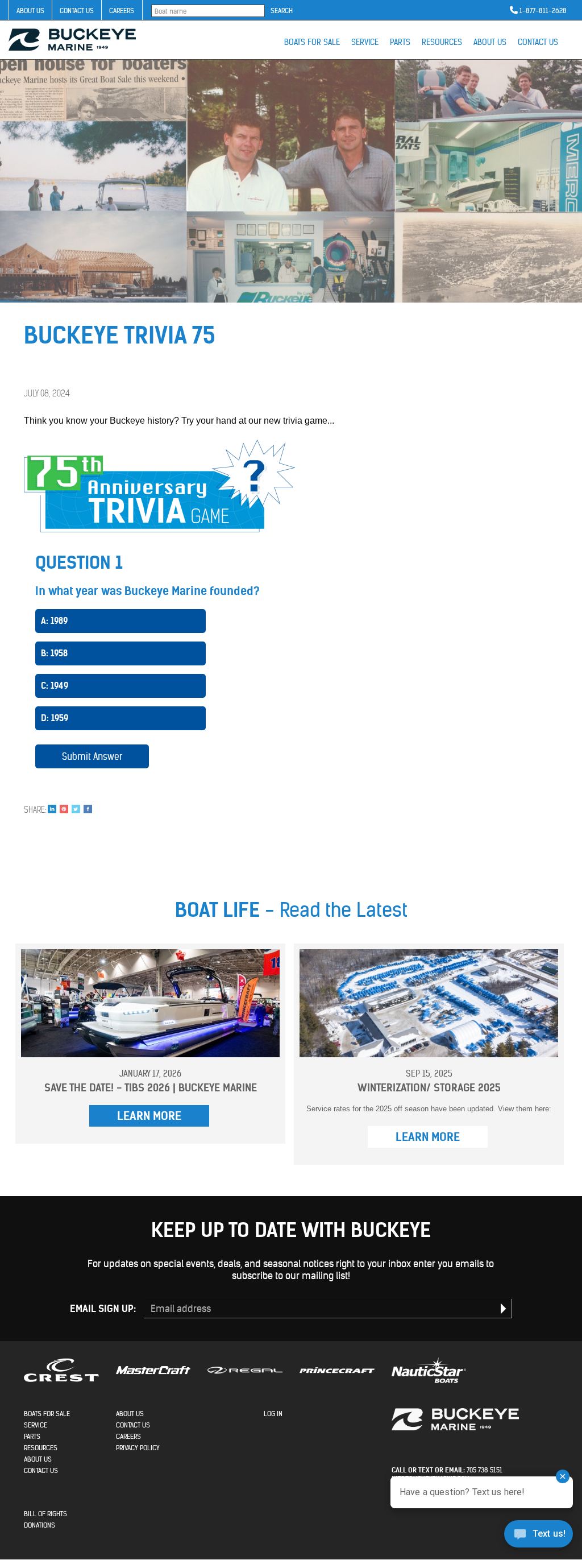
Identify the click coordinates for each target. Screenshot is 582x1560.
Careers (121, 10)
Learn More (149, 1115)
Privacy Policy (138, 1447)
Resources (442, 42)
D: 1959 (54, 718)
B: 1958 (54, 653)
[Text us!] (538, 1536)
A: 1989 (54, 620)
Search (282, 10)
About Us (30, 10)
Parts (400, 42)
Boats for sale (312, 42)
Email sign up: (103, 1308)
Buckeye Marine (72, 39)
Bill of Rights (45, 1513)
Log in (273, 1413)
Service (365, 42)
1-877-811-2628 (543, 10)
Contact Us (77, 10)
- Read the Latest (291, 909)
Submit (503, 1308)
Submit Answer (92, 756)
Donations (39, 1525)
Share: (35, 809)
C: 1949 (54, 685)
